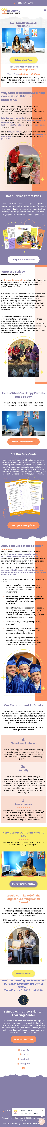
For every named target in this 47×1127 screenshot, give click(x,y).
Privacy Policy (7, 1118)
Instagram (25, 1063)
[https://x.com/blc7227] (23, 1068)
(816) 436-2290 (25, 2)
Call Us (24, 1054)
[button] (45, 10)
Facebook (24, 1059)
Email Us (25, 1050)
